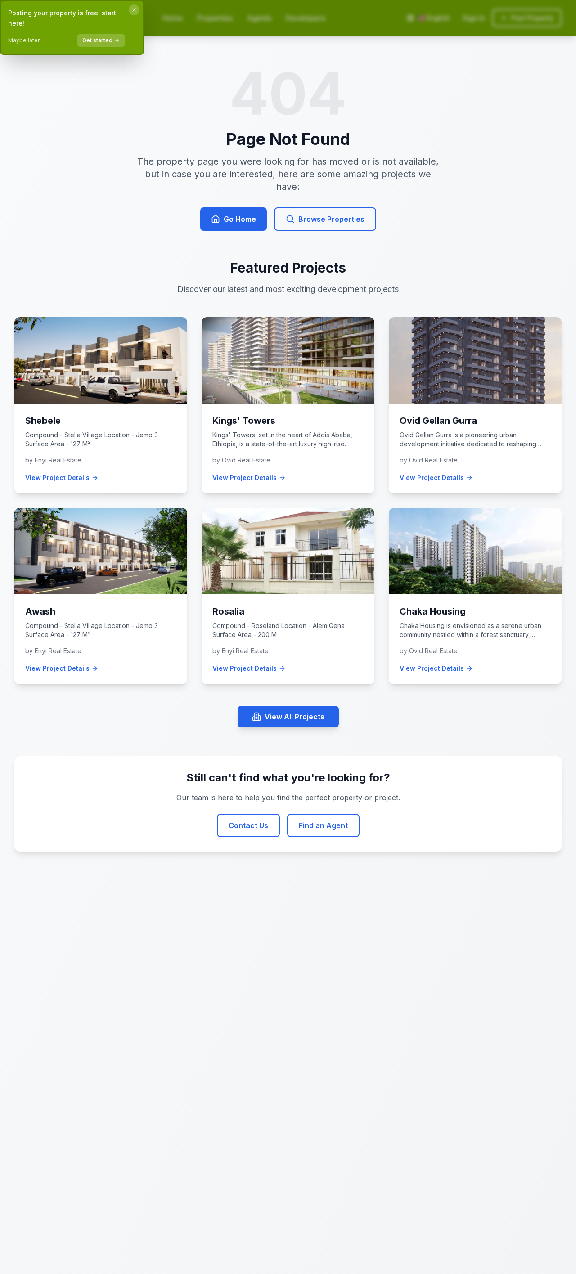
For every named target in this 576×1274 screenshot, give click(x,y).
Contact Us (248, 825)
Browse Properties (331, 219)
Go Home (240, 219)
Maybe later (24, 40)
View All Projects (294, 716)
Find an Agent (323, 825)
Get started (97, 40)
